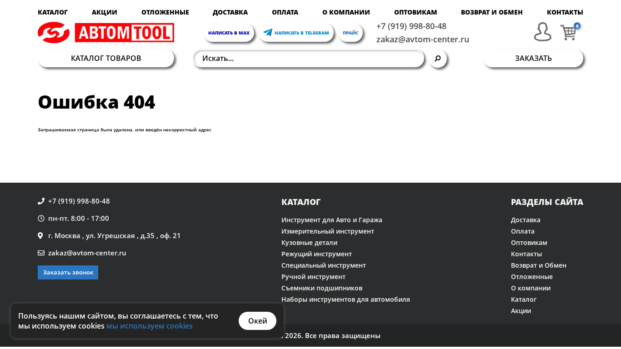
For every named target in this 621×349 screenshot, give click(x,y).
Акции (104, 12)
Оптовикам (415, 12)
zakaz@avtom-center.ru (422, 39)
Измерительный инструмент (327, 231)
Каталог (53, 12)
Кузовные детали (309, 242)
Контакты (565, 12)
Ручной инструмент (313, 276)
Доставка (230, 12)
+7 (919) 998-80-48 (411, 25)
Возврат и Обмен (492, 12)
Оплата (285, 12)
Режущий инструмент (316, 253)
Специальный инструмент (323, 265)
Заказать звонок (68, 272)
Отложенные (165, 12)
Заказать (533, 58)
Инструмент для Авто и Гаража (331, 219)
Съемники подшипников (321, 288)
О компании (346, 12)
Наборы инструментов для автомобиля (345, 299)
